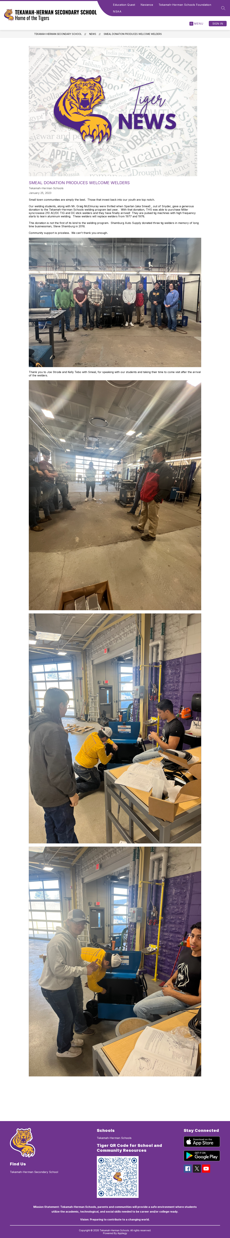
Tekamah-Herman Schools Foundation (185, 4)
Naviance (147, 4)
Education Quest (124, 4)
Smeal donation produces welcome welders (133, 34)
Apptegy (122, 1233)
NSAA (117, 11)
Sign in (217, 23)
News (92, 34)
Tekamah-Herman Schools (114, 1138)
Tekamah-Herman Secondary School (58, 34)
